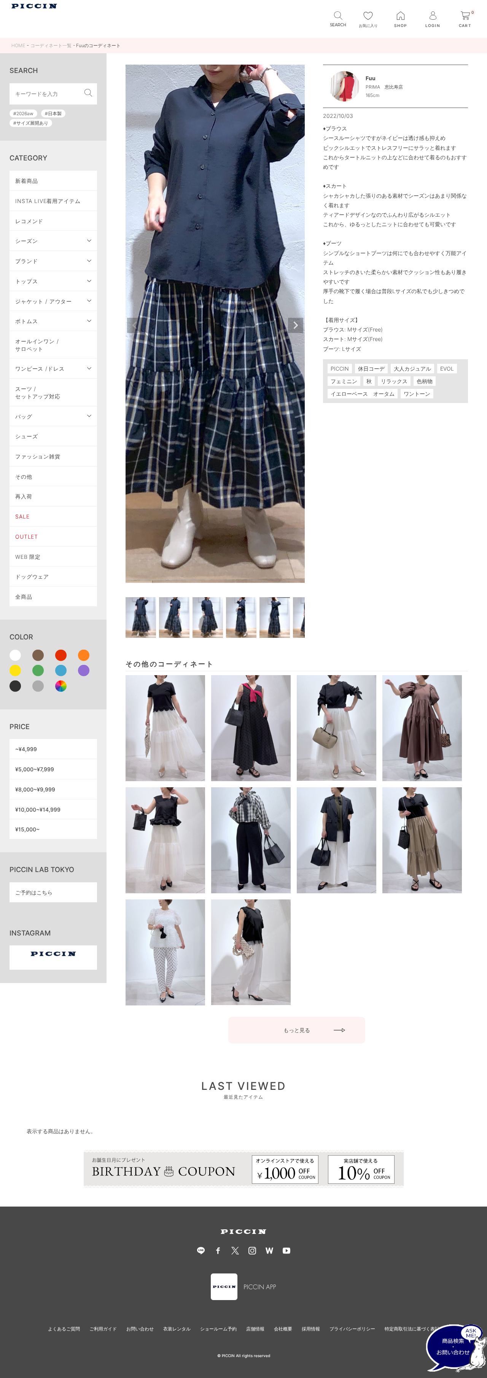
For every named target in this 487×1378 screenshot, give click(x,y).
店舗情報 (255, 1329)
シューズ (26, 436)
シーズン (26, 241)
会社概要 (283, 1329)
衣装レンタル (177, 1329)
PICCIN (340, 368)
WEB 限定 (28, 556)
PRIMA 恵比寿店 (384, 87)
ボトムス (26, 321)
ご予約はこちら (34, 892)
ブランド (26, 261)
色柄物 (425, 381)
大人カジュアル (412, 368)
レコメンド (29, 221)
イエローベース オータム (363, 393)
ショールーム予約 (218, 1329)
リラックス (394, 381)
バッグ (23, 416)
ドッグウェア (32, 576)
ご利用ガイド (103, 1329)
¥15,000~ (27, 829)
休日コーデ (371, 368)
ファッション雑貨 (37, 456)
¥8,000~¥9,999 (35, 789)
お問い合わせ (140, 1329)
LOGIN (432, 25)
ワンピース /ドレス (39, 368)
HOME (18, 45)
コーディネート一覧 (51, 45)
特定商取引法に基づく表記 (412, 1329)
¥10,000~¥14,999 (37, 809)
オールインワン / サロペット (37, 345)
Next (295, 325)
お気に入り (368, 25)
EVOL (447, 368)
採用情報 (311, 1329)
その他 (23, 476)
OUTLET (26, 536)
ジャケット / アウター (43, 301)
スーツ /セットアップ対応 (37, 392)
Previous (134, 325)
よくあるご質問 (64, 1329)
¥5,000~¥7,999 (34, 769)
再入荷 (23, 496)
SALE (22, 516)
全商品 (23, 596)
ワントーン (417, 393)
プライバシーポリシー (352, 1329)
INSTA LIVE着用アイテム (48, 201)
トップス (26, 281)
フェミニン (344, 381)
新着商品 (26, 181)
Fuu (371, 78)
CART (466, 19)
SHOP (400, 25)
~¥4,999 (26, 749)
